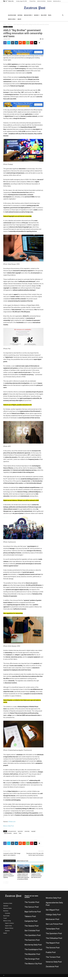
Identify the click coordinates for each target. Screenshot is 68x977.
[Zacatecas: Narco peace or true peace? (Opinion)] (9, 868)
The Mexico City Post (33, 964)
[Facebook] (5, 42)
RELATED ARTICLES (9, 861)
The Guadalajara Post (33, 949)
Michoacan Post (52, 919)
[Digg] (35, 42)
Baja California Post (33, 912)
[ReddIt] (24, 42)
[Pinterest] (31, 42)
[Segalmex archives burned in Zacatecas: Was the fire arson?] (37, 868)
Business (36, 15)
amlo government (12, 831)
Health (19, 19)
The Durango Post (32, 959)
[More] (39, 42)
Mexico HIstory (9, 928)
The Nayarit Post (52, 943)
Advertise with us (57, 1)
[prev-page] (4, 882)
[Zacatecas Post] (34, 8)
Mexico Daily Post (8, 826)
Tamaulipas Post (52, 929)
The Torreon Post (53, 957)
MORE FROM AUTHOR (22, 861)
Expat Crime (8, 925)
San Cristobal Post (32, 931)
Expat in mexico (9, 923)
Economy (7, 913)
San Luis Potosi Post (54, 924)
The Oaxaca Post (31, 926)
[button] (63, 15)
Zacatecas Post (52, 966)
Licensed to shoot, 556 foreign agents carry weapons (11, 854)
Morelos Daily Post (53, 898)
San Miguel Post (52, 910)
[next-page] (7, 882)
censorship (27, 831)
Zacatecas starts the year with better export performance (34, 854)
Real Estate (44, 15)
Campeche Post (31, 921)
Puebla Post (51, 952)
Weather (7, 930)
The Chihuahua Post (54, 938)
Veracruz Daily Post (54, 962)
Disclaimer (49, 1)
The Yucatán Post (32, 902)
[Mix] (20, 42)
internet (15, 833)
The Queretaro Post (54, 933)
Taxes (20, 833)
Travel (49, 15)
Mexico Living (11, 19)
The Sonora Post (53, 948)
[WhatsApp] (28, 42)
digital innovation (8, 833)
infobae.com (11, 821)
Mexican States (28, 15)
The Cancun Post (32, 907)
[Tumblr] (12, 42)
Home (4, 24)
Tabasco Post (30, 916)
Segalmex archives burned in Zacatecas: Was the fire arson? (36, 875)
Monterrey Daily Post (33, 945)
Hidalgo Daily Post (53, 915)
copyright (33, 831)
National (20, 15)
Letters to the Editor (41, 1)
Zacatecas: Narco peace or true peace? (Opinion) (8, 875)
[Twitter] (8, 42)
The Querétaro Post (33, 935)
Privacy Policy (32, 1)
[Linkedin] (16, 42)
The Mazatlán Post (32, 954)
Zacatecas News (12, 15)
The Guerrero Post (32, 940)
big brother (20, 831)
